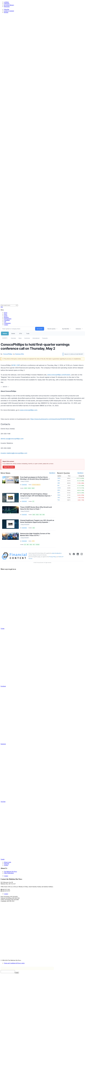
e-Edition (6, 2)
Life (5, 321)
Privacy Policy (52, 556)
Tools (27, 333)
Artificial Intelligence (36, 484)
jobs (2, 307)
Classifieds (7, 320)
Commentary (7, 323)
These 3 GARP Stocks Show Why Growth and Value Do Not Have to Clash (36, 508)
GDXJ (31, 544)
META (59, 490)
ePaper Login (7, 862)
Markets (5, 333)
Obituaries (6, 3)
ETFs (20, 333)
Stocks (13, 333)
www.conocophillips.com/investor (58, 375)
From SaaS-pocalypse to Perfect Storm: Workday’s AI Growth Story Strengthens (35, 478)
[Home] (42, 71)
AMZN (25, 488)
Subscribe (6, 9)
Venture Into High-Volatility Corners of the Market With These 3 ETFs (35, 534)
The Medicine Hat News (10, 871)
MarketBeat (24, 484)
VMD (34, 527)
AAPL (59, 480)
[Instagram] (81, 556)
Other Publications (9, 873)
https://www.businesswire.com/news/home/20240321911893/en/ (52, 419)
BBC (28, 544)
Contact (6, 324)
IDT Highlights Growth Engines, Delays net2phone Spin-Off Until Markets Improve (36, 495)
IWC (34, 544)
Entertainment (7, 318)
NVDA (37, 514)
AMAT (34, 514)
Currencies (27, 338)
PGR (40, 514)
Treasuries (45, 338)
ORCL (59, 497)
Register (6, 12)
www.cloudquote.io (57, 553)
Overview (13, 338)
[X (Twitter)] (70, 556)
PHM (43, 514)
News (5, 314)
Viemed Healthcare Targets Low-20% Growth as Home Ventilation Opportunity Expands (37, 521)
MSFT (59, 492)
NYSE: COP (16, 365)
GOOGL (29, 488)
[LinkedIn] (77, 556)
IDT (33, 501)
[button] (2, 310)
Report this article (9, 467)
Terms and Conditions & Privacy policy (14, 963)
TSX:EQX (37, 544)
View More (52, 473)
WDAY (33, 488)
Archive (6, 865)
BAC (59, 485)
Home (5, 312)
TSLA (59, 500)
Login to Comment (9, 11)
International (36, 338)
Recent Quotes (51, 329)
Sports (5, 315)
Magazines (7, 6)
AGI (25, 544)
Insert (17, 972)
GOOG (59, 488)
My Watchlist (65, 329)
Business (6, 317)
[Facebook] (74, 556)
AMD (59, 483)
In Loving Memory (9, 5)
